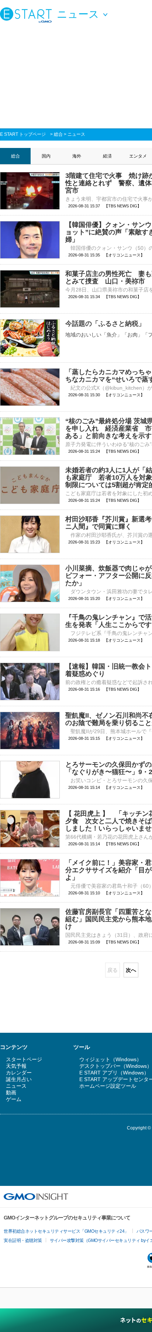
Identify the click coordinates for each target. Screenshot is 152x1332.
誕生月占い (19, 1079)
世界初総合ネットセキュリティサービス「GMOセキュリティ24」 (66, 1231)
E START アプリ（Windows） (114, 1073)
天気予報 (16, 1066)
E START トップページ (23, 134)
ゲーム (13, 1099)
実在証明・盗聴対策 (23, 1240)
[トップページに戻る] (27, 15)
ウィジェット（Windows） (110, 1059)
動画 (11, 1092)
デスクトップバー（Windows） (115, 1066)
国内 (46, 156)
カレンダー (19, 1073)
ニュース (76, 134)
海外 (76, 156)
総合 (58, 134)
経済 (107, 156)
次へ (131, 970)
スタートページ (24, 1059)
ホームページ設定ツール (107, 1086)
